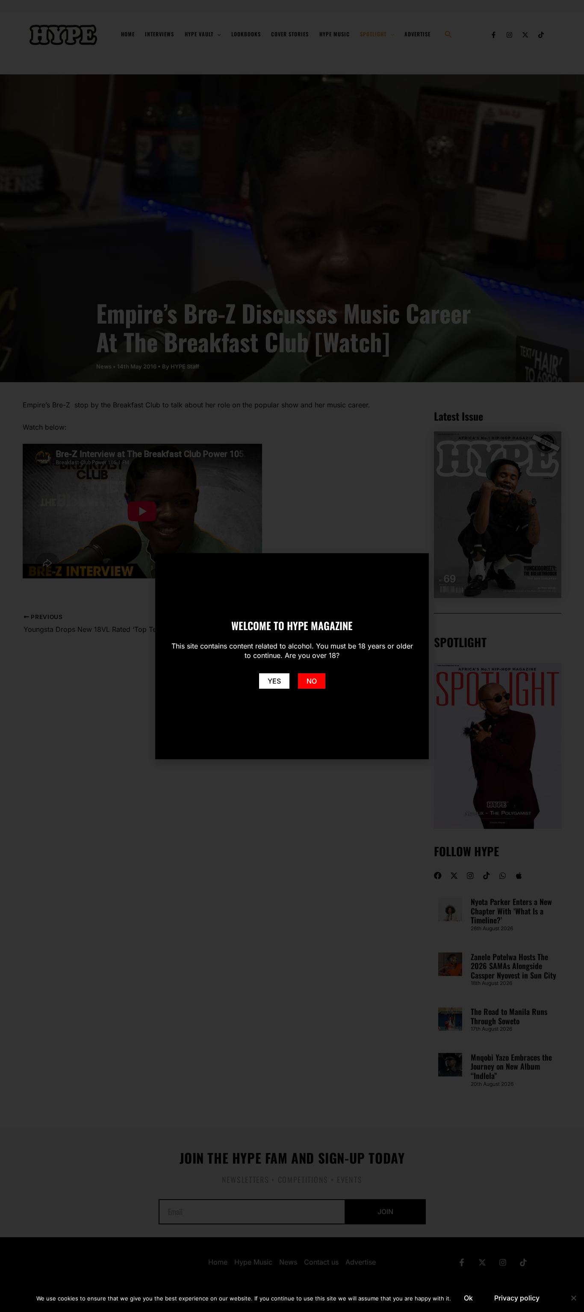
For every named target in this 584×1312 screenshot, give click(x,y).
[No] (573, 1298)
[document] (292, 656)
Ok (468, 1298)
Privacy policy (517, 1298)
